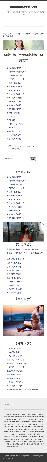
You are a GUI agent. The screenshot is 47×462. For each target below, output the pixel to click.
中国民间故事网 (18, 426)
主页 (13, 33)
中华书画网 (30, 434)
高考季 (23, 414)
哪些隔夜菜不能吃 (14, 378)
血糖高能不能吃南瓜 (15, 371)
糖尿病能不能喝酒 (14, 374)
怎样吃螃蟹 (11, 120)
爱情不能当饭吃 (13, 270)
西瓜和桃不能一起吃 (15, 386)
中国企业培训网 (22, 419)
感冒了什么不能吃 (14, 278)
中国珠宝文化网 (19, 417)
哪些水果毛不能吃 (14, 68)
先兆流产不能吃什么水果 (16, 71)
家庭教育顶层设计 (16, 441)
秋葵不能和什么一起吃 (15, 367)
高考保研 (9, 446)
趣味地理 (35, 424)
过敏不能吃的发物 (14, 138)
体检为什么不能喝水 (15, 105)
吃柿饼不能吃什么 (14, 263)
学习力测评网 (30, 431)
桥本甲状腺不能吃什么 (15, 109)
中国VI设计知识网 (32, 419)
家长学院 (34, 422)
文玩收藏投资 (15, 444)
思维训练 (7, 441)
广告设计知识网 (9, 429)
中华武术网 (27, 426)
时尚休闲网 (11, 424)
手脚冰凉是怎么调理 (15, 356)
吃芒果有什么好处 (14, 292)
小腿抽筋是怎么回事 (15, 75)
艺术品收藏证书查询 (37, 426)
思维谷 (30, 441)
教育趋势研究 (15, 431)
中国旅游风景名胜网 (34, 436)
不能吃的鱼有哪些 (14, 285)
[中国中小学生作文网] (23, 7)
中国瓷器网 (34, 429)
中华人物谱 (10, 426)
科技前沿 (24, 441)
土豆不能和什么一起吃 (15, 79)
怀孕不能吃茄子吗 (14, 131)
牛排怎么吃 (11, 127)
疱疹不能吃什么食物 (15, 86)
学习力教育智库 (26, 422)
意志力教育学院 (18, 439)
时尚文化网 (30, 444)
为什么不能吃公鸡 (14, 135)
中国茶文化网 (37, 441)
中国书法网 (37, 434)
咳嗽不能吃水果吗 (14, 266)
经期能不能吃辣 (13, 352)
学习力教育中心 (16, 422)
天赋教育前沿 (8, 414)
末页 (34, 146)
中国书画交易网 (13, 436)
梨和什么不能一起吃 (15, 281)
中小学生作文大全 (32, 414)
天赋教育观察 (21, 434)
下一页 (28, 146)
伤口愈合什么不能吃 (15, 382)
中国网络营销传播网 (10, 419)
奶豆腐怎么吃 (12, 116)
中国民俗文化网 (29, 417)
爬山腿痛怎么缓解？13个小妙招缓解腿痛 (23, 249)
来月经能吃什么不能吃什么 (17, 363)
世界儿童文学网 (12, 434)
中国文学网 (11, 417)
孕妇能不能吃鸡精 (14, 101)
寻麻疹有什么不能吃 (15, 124)
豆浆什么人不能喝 (14, 90)
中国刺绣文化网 (39, 417)
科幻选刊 (22, 431)
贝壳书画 (36, 444)
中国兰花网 (28, 424)
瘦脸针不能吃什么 (14, 112)
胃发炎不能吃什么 (14, 83)
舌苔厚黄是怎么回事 (15, 289)
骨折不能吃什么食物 (15, 97)
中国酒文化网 (19, 429)
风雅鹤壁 (22, 444)
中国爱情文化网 (19, 424)
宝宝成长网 (27, 429)
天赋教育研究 (17, 414)
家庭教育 (15, 446)
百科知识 (20, 33)
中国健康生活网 (28, 439)
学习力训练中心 (23, 436)
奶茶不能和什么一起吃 (15, 359)
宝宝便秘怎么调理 (14, 274)
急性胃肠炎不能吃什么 (15, 94)
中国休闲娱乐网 (38, 439)
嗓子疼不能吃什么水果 (15, 259)
